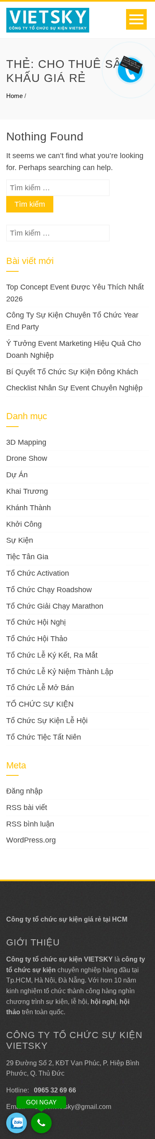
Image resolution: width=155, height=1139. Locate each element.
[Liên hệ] (130, 64)
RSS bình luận (30, 824)
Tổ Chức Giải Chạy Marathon (54, 606)
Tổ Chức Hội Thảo (36, 639)
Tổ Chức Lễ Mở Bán (40, 688)
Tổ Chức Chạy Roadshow (49, 590)
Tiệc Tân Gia (27, 557)
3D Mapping (26, 442)
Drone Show (26, 458)
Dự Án (17, 475)
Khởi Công (24, 524)
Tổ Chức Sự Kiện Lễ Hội (47, 721)
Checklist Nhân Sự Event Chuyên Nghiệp (74, 388)
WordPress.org (31, 840)
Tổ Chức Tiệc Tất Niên (43, 737)
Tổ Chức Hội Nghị (36, 622)
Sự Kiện (19, 540)
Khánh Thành (28, 508)
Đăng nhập (24, 791)
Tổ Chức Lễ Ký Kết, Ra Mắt (52, 655)
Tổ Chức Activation (37, 573)
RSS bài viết (26, 807)
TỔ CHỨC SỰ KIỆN (40, 704)
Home (14, 95)
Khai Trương (27, 491)
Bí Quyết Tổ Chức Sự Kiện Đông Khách (72, 372)
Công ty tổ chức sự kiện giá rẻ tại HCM (66, 919)
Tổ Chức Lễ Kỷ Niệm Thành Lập (59, 672)
